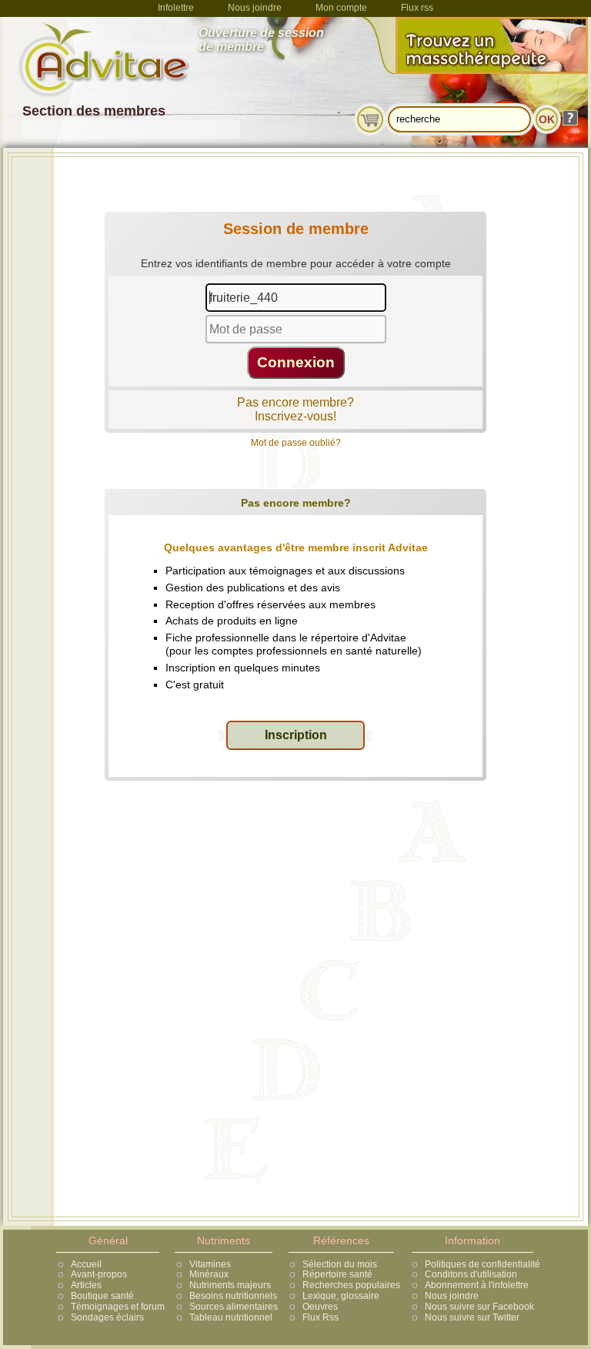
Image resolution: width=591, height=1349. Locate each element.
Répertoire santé (337, 1274)
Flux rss (417, 7)
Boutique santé (102, 1295)
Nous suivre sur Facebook (479, 1306)
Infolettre (176, 7)
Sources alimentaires (233, 1306)
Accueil (86, 1264)
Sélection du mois (339, 1264)
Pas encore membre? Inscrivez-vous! (295, 409)
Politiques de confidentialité (482, 1264)
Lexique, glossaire (340, 1295)
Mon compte (341, 7)
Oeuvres (320, 1306)
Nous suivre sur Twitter (472, 1317)
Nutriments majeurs (230, 1285)
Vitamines (210, 1264)
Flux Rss (320, 1317)
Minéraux (209, 1274)
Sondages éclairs (107, 1317)
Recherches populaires (351, 1285)
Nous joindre (255, 7)
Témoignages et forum (118, 1306)
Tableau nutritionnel (230, 1317)
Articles (86, 1285)
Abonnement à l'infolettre (477, 1285)
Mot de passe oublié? (296, 442)
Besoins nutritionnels (233, 1295)
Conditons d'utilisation (471, 1274)
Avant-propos (99, 1274)
